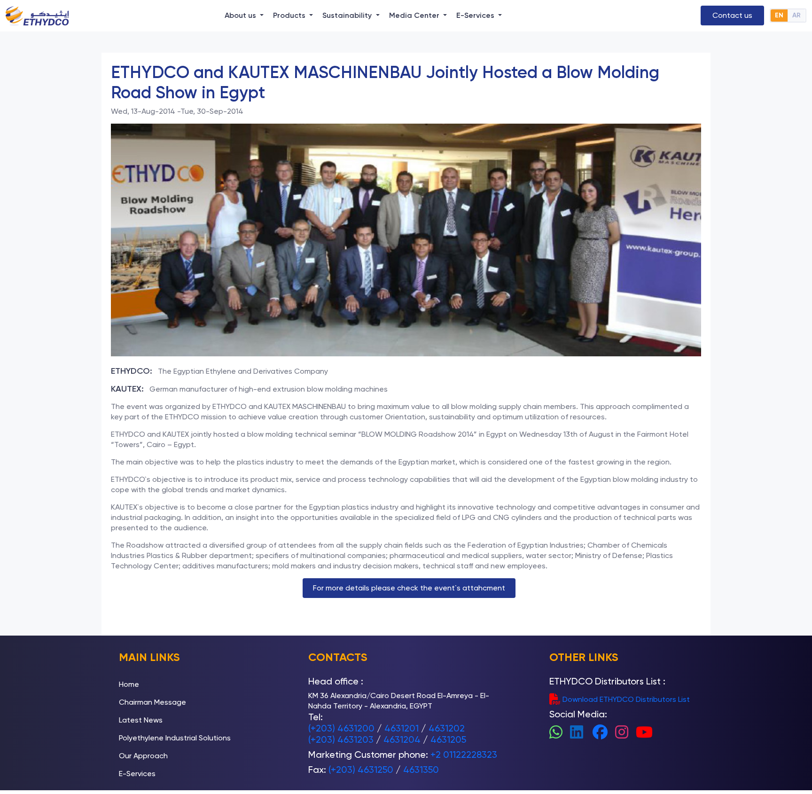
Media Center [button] (415, 15)
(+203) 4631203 (341, 739)
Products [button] (290, 15)
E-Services (137, 773)
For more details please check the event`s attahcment (409, 587)
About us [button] (241, 15)
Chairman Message (152, 702)
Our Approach (143, 755)
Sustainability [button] (348, 15)
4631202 (447, 728)
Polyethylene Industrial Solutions (175, 737)
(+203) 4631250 (360, 769)
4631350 (421, 769)
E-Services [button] (476, 15)
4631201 (401, 728)
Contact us (732, 15)
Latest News (141, 719)
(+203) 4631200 (341, 728)
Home (129, 684)
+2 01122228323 (463, 754)
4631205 (448, 739)
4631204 (402, 739)
